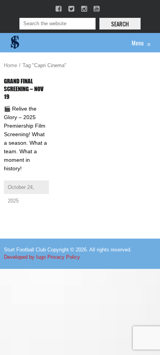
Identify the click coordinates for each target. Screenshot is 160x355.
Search (120, 23)
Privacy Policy (63, 257)
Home (10, 65)
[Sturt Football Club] (14, 42)
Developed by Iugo (25, 257)
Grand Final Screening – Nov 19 (23, 89)
